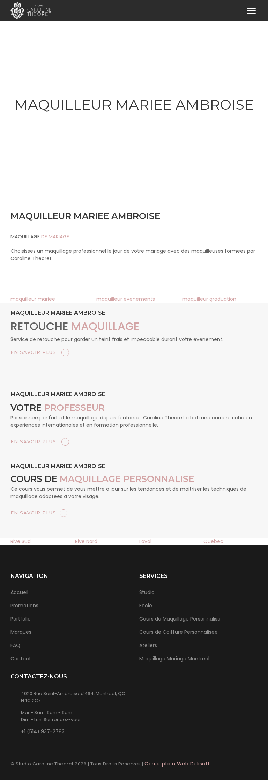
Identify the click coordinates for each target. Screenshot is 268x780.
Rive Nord (86, 541)
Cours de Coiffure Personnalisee (178, 632)
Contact (20, 658)
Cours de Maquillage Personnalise (180, 618)
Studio (147, 592)
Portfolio (20, 618)
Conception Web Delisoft (177, 763)
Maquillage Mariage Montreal (174, 658)
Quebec (213, 541)
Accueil (19, 592)
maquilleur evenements (125, 299)
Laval (145, 541)
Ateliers (148, 645)
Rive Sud (20, 541)
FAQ (15, 645)
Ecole (145, 605)
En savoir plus (34, 352)
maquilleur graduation (209, 299)
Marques (20, 632)
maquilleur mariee (32, 299)
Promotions (24, 605)
